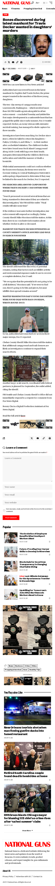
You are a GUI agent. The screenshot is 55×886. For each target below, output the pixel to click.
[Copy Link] (17, 62)
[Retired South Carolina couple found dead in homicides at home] (27, 756)
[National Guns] (17, 3)
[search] (32, 2)
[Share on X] (9, 62)
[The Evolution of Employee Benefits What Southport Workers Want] (10, 537)
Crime (5, 14)
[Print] (21, 62)
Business (19, 666)
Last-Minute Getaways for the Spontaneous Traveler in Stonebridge (34, 578)
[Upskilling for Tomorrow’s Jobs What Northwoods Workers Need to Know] (10, 594)
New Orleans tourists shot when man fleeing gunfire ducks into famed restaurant (25, 731)
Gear (25, 670)
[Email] (13, 62)
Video (34, 666)
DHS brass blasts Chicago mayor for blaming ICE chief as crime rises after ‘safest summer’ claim (27, 818)
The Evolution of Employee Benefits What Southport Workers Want (33, 536)
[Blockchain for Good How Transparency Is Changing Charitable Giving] (10, 566)
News (11, 666)
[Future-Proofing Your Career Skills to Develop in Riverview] (10, 552)
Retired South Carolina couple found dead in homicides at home (25, 774)
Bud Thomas (12, 68)
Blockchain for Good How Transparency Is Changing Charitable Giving (33, 564)
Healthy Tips (34, 670)
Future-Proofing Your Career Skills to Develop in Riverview (34, 550)
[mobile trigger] (50, 3)
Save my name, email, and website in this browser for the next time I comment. (29, 510)
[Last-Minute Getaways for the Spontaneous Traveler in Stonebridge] (10, 580)
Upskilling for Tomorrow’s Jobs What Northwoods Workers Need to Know (32, 592)
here (23, 416)
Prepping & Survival (13, 670)
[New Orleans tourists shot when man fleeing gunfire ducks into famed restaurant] (27, 711)
